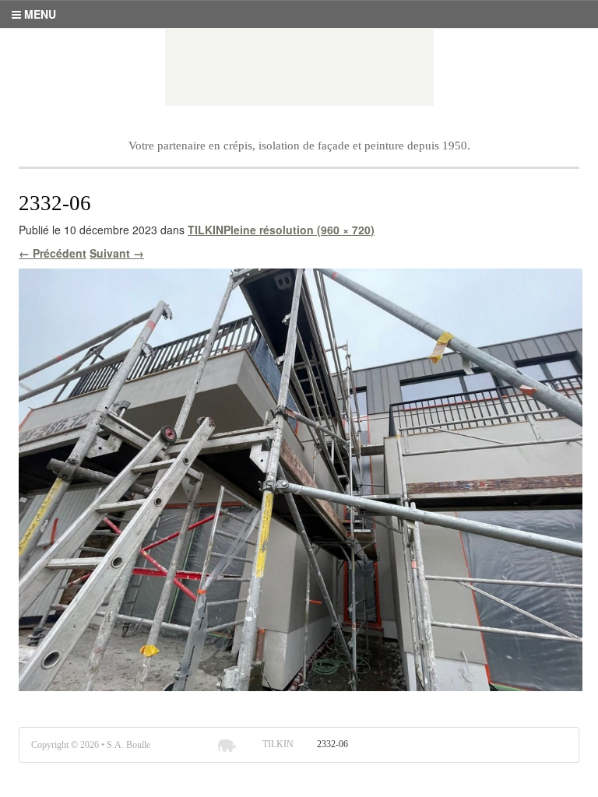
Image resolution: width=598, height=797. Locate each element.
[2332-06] (300, 478)
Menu (38, 14)
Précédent (52, 253)
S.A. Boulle (299, 67)
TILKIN (205, 229)
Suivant (117, 253)
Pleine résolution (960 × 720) (299, 229)
